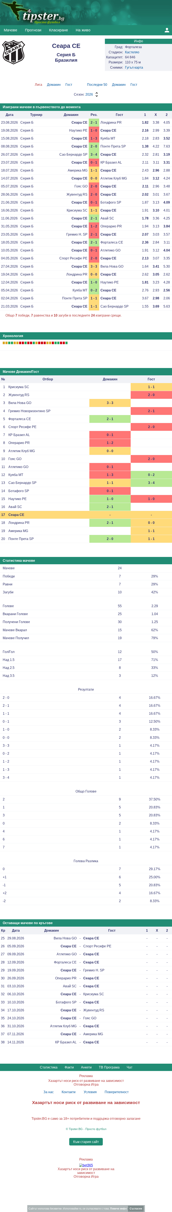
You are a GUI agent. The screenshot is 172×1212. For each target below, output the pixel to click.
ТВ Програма (109, 1067)
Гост (68, 84)
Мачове (10, 30)
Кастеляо (132, 52)
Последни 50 (97, 84)
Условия (90, 1092)
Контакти (69, 1092)
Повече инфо (118, 1208)
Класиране (58, 30)
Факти (69, 1067)
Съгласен (136, 1208)
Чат (129, 1067)
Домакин (54, 84)
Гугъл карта (134, 67)
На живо (83, 30)
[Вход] (167, 30)
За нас (48, 1092)
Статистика (48, 1067)
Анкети (86, 1067)
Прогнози (33, 30)
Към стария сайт (86, 1142)
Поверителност (117, 1092)
